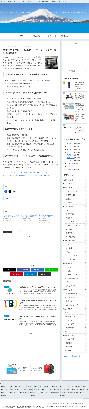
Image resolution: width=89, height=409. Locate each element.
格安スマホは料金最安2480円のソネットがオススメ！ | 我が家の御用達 (47, 216)
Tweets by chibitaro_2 (70, 356)
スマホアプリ (8, 232)
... (67, 166)
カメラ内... (70, 155)
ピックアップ (17, 232)
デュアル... (70, 149)
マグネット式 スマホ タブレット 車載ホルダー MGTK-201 (26, 172)
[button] (44, 274)
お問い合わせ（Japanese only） (78, 403)
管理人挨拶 (56, 403)
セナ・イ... (70, 146)
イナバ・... (70, 152)
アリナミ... (70, 144)
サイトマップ (64, 403)
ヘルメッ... (70, 169)
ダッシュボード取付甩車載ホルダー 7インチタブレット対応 (27, 175)
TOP (49, 403)
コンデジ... (70, 161)
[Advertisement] (30, 250)
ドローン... (70, 163)
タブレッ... (70, 158)
